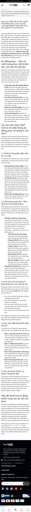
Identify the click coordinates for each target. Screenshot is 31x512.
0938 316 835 (15, 457)
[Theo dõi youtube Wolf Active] (16, 488)
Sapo (23, 463)
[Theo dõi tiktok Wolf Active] (21, 488)
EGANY (13, 463)
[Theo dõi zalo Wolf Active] (7, 488)
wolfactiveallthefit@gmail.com (16, 460)
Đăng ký (26, 483)
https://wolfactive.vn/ (15, 425)
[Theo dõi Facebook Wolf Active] (2, 488)
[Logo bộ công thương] (15, 495)
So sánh (2, 506)
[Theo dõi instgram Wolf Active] (11, 488)
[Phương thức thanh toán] (12, 500)
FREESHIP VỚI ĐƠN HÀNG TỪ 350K (14, 1)
